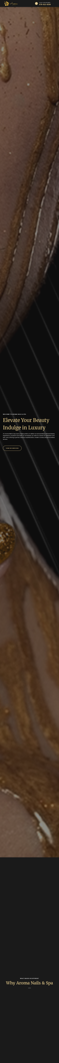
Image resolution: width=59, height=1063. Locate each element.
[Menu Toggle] (53, 3)
